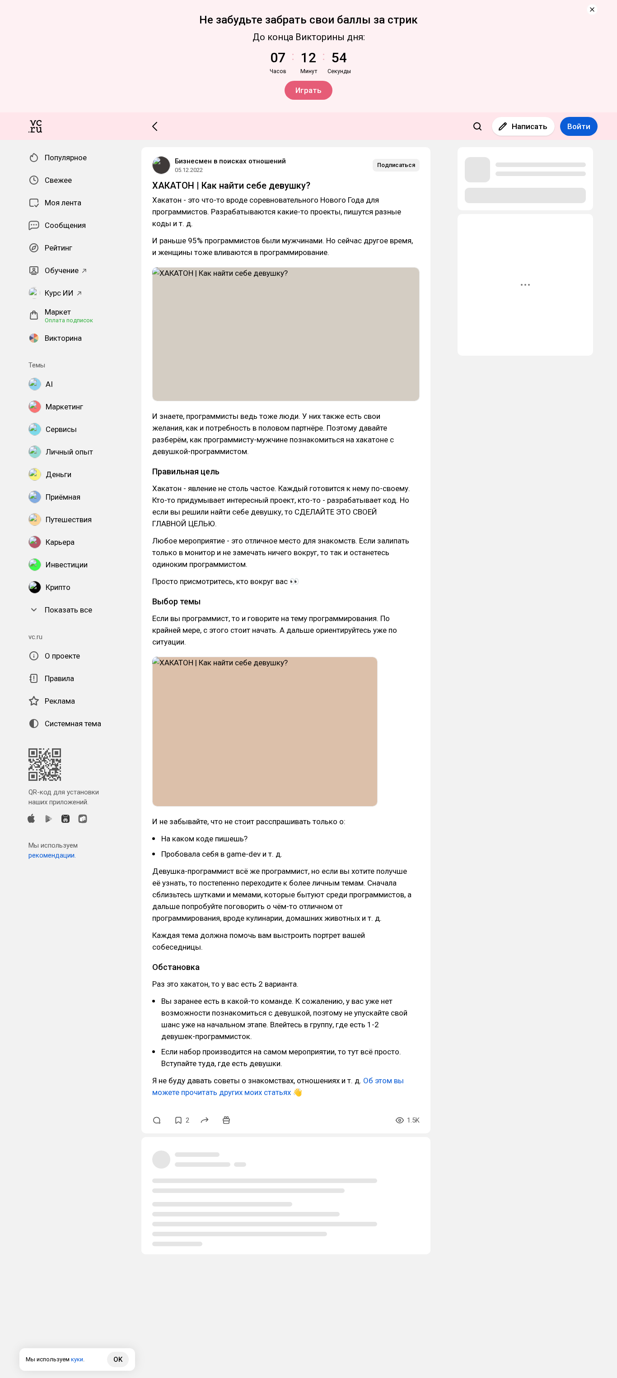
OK (117, 1359)
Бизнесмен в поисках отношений (230, 161)
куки (77, 1359)
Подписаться (396, 165)
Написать (529, 126)
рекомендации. (52, 855)
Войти (578, 126)
